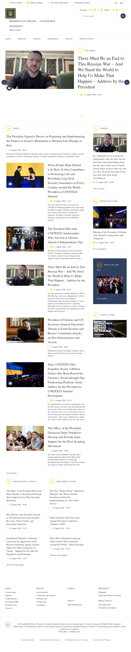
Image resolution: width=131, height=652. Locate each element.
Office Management (74, 604)
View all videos (99, 188)
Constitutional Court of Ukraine (76, 640)
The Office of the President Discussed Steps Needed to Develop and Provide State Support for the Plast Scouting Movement (66, 437)
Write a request (16, 2)
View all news (11, 473)
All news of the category (15, 564)
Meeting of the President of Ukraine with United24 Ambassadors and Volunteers (110, 235)
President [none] (53, 39)
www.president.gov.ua (104, 626)
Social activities (42, 592)
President (104, 588)
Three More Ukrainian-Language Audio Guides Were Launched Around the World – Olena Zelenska (67, 541)
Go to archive (102, 298)
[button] (91, 10)
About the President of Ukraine (110, 595)
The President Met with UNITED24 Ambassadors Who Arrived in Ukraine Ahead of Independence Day (65, 235)
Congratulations (11, 598)
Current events (10, 592)
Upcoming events (105, 604)
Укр (115, 2)
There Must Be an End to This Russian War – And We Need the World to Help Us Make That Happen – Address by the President (101, 72)
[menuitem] (10, 38)
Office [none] (69, 39)
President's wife (11, 605)
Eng (121, 2)
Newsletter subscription (59, 2)
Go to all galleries (100, 249)
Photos (40, 588)
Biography (102, 592)
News (8, 588)
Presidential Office (12, 602)
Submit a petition (36, 2)
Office (70, 601)
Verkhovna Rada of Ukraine (49, 640)
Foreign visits (41, 602)
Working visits (41, 598)
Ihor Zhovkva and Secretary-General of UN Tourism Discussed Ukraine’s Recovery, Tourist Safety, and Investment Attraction (23, 519)
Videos (71, 588)
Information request (82, 2)
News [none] (8, 39)
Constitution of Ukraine (101, 640)
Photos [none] (22, 39)
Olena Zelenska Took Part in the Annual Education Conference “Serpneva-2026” (65, 520)
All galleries (40, 605)
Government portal (27, 640)
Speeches (8, 595)
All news (8, 608)
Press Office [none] (87, 39)
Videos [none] (37, 39)
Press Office (105, 601)
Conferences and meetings (46, 595)
